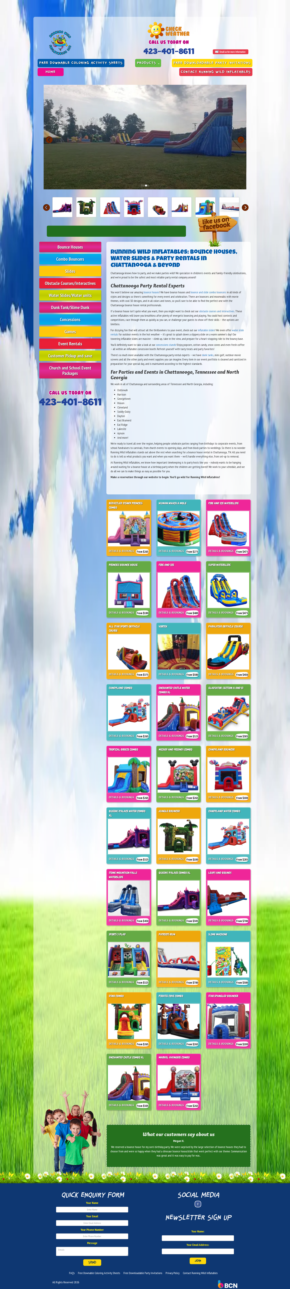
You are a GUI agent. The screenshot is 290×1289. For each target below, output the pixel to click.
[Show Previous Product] (46, 207)
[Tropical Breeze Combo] (205, 207)
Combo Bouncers (70, 259)
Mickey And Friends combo (175, 749)
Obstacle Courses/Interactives (70, 283)
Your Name (92, 1203)
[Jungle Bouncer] (86, 207)
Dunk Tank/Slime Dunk (70, 307)
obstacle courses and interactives (216, 311)
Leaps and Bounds (219, 873)
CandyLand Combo (120, 688)
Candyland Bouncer (221, 749)
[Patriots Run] (229, 207)
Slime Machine (217, 934)
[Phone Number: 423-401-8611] (168, 51)
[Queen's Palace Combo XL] (62, 207)
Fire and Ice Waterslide (223, 503)
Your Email (92, 1216)
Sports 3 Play (117, 934)
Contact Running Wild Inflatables (216, 72)
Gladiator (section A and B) (226, 688)
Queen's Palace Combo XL (174, 873)
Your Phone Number (92, 1230)
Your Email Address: (198, 1245)
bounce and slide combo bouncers (208, 292)
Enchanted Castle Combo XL (126, 1057)
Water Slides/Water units (70, 295)
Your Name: (197, 1231)
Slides (70, 271)
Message (92, 1243)
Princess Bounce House (123, 565)
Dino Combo (116, 996)
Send (92, 1262)
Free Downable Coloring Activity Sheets (81, 63)
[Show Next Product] (245, 207)
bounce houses (151, 292)
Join (198, 1261)
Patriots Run (167, 934)
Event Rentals (70, 343)
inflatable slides (206, 330)
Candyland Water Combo (224, 811)
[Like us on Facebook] (198, 1204)
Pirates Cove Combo (171, 996)
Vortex (163, 626)
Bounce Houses (70, 247)
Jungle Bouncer (169, 811)
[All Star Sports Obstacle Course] (158, 207)
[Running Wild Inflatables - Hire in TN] (87, 42)
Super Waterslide (219, 565)
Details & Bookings (121, 551)
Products (147, 63)
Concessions (70, 319)
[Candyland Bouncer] (134, 207)
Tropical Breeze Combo (123, 749)
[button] (240, 139)
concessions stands (166, 345)
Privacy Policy (173, 1273)
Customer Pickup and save (70, 356)
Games (70, 331)
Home (51, 72)
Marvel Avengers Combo (174, 1057)
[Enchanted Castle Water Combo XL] (182, 207)
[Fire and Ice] (110, 207)
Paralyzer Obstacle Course (225, 626)
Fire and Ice (166, 565)
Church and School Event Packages (70, 370)
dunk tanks (207, 355)
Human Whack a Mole (172, 503)
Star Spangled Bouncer (223, 996)
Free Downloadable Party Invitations (212, 63)
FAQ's (72, 1273)
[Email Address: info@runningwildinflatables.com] (230, 51)
